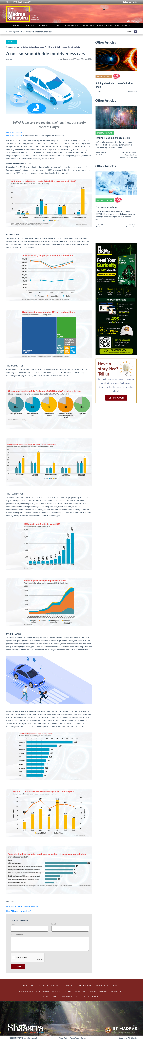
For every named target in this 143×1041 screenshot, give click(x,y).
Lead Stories (31, 25)
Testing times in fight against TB (113, 138)
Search (130, 20)
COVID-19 (132, 224)
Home (117, 25)
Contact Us (26, 2)
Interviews (56, 991)
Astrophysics (132, 92)
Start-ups (103, 991)
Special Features (26, 991)
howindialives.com (14, 132)
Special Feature (104, 133)
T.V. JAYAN (99, 224)
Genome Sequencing (129, 152)
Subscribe (127, 2)
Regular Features (71, 25)
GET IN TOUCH (116, 397)
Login (135, 2)
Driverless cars (36, 47)
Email (53, 924)
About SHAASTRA (13, 2)
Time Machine (116, 991)
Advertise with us (104, 25)
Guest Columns (42, 991)
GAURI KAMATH (101, 152)
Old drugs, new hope (107, 207)
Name (13, 924)
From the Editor (87, 25)
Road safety (74, 47)
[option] (116, 299)
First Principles (89, 991)
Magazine (126, 25)
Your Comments (17, 934)
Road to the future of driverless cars (22, 906)
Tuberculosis (132, 157)
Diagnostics (128, 155)
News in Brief (44, 25)
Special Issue (93, 996)
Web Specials (18, 25)
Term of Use (74, 1038)
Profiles (45, 996)
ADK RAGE (132, 1038)
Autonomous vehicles (17, 47)
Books (77, 991)
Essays (55, 996)
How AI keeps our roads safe (19, 911)
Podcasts (56, 25)
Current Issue (67, 996)
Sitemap (83, 1038)
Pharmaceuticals (131, 227)
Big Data (16, 31)
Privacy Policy (63, 1038)
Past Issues (80, 996)
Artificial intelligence (56, 47)
